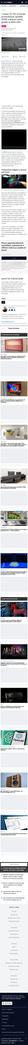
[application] (14, 138)
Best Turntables (14, 959)
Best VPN (14, 911)
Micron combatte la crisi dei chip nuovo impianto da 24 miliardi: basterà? (13, 885)
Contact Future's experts (8, 1012)
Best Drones (14, 982)
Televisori (3, 10)
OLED (21, 228)
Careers (4, 1029)
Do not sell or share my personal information (13, 1032)
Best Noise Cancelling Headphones (14, 963)
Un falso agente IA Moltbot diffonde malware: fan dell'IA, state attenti (14, 869)
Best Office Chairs (14, 969)
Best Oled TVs (14, 950)
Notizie (4, 26)
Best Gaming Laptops (14, 930)
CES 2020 (6, 61)
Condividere (6, 56)
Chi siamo (4, 1022)
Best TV (14, 946)
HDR (17, 162)
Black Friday (13, 6)
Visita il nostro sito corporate (13, 998)
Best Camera (14, 975)
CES (3, 302)
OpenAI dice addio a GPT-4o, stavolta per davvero (12, 892)
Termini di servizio (18, 262)
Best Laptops (14, 927)
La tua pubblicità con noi (8, 1025)
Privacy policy (5, 1016)
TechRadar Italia (7, 28)
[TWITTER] (12, 310)
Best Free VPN (14, 914)
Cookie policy (5, 1019)
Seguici (16, 56)
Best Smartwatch (14, 953)
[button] (2, 2)
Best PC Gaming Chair (14, 937)
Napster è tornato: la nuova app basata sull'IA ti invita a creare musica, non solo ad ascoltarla (13, 876)
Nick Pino (14, 28)
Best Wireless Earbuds (14, 966)
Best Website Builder (14, 921)
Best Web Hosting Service (14, 918)
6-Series (16, 73)
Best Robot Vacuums (14, 985)
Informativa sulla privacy (16, 263)
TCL (10, 61)
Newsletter (23, 56)
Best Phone (14, 943)
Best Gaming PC (14, 934)
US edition (12, 1041)
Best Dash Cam (14, 979)
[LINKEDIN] (15, 310)
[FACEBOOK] (10, 310)
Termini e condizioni (7, 1009)
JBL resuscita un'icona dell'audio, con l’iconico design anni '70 (14, 899)
